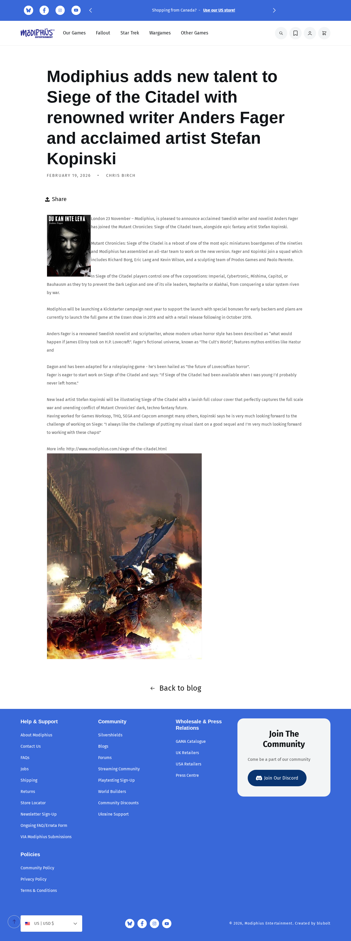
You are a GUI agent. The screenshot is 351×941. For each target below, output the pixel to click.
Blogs (103, 746)
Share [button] (59, 199)
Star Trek (130, 33)
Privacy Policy (34, 879)
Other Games (194, 33)
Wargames (160, 33)
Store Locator (33, 802)
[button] (90, 10)
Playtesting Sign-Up (116, 780)
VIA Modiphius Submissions (46, 836)
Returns (28, 791)
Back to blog (180, 688)
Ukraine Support (113, 814)
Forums (105, 757)
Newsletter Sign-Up (39, 814)
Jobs (25, 768)
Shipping (29, 780)
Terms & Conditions (39, 890)
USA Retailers (188, 764)
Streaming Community (119, 768)
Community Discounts (118, 802)
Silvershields (110, 735)
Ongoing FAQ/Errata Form (44, 825)
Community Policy (37, 867)
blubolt (323, 923)
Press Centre (187, 775)
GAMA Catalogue (191, 741)
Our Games (74, 33)
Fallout (103, 33)
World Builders (112, 791)
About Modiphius (36, 735)
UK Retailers (187, 752)
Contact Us (31, 746)
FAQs (25, 757)
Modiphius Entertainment (269, 923)
